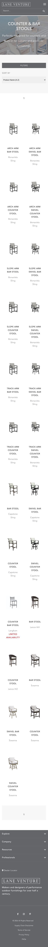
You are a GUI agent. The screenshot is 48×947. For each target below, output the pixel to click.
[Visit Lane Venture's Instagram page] (24, 914)
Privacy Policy (24, 935)
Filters (24, 66)
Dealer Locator (10, 871)
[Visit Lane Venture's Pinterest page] (30, 914)
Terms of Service (24, 930)
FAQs (24, 939)
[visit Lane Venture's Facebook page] (18, 914)
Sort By (6, 73)
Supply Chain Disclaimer (24, 925)
